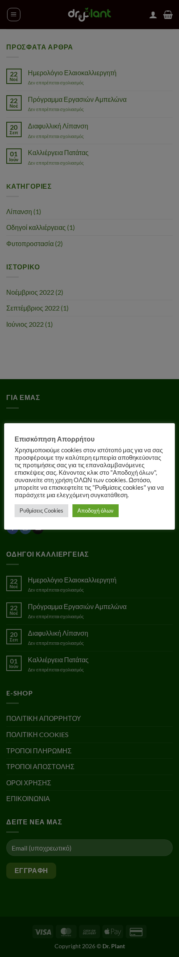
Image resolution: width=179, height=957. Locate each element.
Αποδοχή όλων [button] (95, 510)
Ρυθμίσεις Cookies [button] (41, 510)
